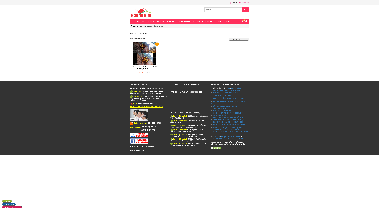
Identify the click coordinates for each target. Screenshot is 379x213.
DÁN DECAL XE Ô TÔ (220, 125)
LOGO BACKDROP (219, 108)
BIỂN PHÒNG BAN (231, 93)
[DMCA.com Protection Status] (216, 148)
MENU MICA (229, 131)
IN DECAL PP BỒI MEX (237, 125)
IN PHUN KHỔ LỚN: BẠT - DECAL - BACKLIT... (229, 138)
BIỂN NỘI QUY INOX (235, 101)
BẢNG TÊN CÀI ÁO (219, 113)
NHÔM (237, 129)
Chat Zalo (7, 201)
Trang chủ (139, 21)
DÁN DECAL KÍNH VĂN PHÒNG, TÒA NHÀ (228, 127)
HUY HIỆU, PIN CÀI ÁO (235, 113)
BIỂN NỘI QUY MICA (220, 101)
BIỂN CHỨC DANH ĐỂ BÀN (222, 111)
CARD (230, 136)
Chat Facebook (9, 204)
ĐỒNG (226, 129)
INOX (231, 129)
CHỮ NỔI (238, 88)
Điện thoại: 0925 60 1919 (12, 207)
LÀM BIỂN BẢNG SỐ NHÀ (222, 95)
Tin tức (227, 21)
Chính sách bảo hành (205, 21)
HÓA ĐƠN (236, 136)
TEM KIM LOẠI (218, 129)
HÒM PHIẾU (239, 131)
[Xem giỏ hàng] (243, 21)
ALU (232, 88)
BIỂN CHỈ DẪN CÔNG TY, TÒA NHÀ (225, 106)
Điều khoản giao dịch (185, 21)
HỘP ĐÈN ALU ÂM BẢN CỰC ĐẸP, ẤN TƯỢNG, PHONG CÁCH (145, 68)
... (212, 134)
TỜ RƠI (223, 136)
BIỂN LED (228, 90)
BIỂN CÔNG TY (218, 93)
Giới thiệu (170, 21)
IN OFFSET (216, 136)
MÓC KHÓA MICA (219, 115)
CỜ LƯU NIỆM (238, 122)
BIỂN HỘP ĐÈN (218, 90)
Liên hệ (218, 21)
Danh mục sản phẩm (156, 21)
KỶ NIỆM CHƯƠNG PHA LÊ (222, 120)
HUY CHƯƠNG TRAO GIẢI (222, 122)
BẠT (228, 88)
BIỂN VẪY (236, 90)
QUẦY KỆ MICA (218, 131)
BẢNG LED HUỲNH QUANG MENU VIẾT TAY (228, 98)
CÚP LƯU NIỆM (238, 120)
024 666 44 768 (244, 2)
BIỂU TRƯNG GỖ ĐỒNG (235, 117)
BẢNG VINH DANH (219, 117)
